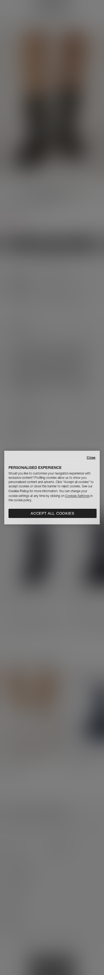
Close (91, 458)
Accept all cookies (52, 513)
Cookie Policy (19, 491)
